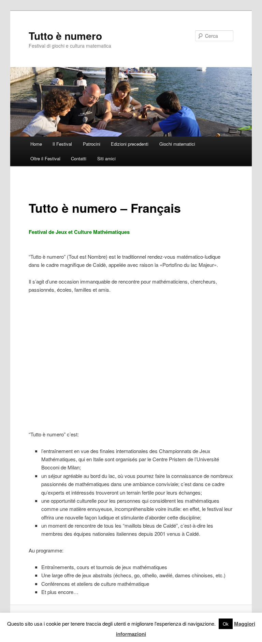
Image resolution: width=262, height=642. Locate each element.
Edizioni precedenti (129, 144)
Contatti (78, 158)
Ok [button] (226, 624)
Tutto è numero (65, 35)
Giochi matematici (177, 144)
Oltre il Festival (45, 158)
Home (36, 144)
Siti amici (106, 158)
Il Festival (62, 144)
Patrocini (91, 144)
